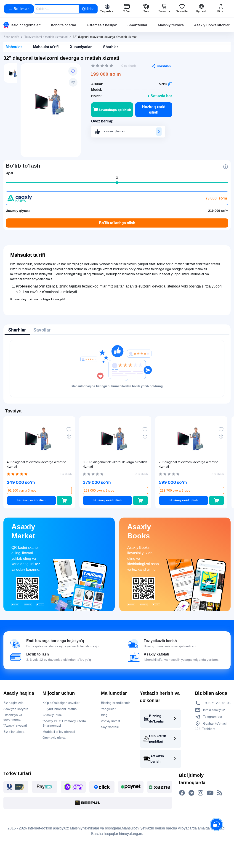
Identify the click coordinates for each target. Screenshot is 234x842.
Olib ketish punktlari (157, 738)
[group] (50, 101)
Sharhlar (110, 47)
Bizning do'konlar (156, 718)
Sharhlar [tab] (17, 330)
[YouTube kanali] (210, 793)
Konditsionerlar (63, 25)
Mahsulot (14, 47)
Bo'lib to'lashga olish (117, 223)
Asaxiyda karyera (15, 709)
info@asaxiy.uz (214, 710)
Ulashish (164, 66)
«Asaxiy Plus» (53, 715)
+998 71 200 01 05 (216, 703)
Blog (104, 715)
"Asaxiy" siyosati (15, 725)
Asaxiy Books (139, 531)
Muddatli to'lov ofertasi (59, 731)
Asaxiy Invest (110, 721)
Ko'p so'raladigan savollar (61, 703)
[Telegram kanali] (191, 793)
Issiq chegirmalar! (26, 25)
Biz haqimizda (13, 703)
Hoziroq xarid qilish (153, 109)
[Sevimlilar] (72, 71)
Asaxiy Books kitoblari (212, 25)
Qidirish (88, 9)
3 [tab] (117, 177)
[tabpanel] (117, 368)
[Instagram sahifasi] (200, 793)
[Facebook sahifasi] (182, 793)
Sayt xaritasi (110, 727)
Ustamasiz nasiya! (102, 25)
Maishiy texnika (171, 25)
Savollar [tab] (42, 330)
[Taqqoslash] (73, 82)
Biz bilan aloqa (13, 731)
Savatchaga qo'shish (114, 109)
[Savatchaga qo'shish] (64, 500)
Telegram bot (212, 716)
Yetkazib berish (157, 758)
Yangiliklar (108, 709)
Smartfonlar (137, 25)
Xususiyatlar (81, 47)
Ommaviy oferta (54, 737)
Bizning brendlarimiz (115, 703)
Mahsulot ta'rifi (45, 47)
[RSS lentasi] (219, 793)
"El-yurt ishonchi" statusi (60, 709)
